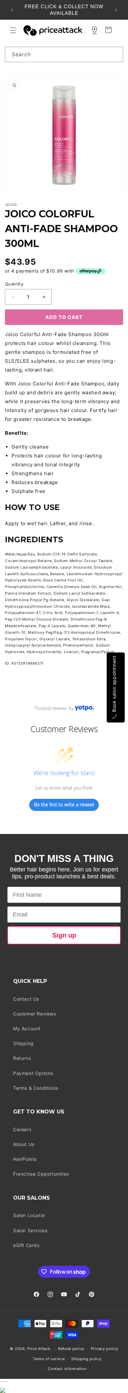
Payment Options (33, 1073)
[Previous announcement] (12, 10)
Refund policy (71, 1348)
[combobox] (64, 54)
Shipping (23, 1043)
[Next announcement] (116, 10)
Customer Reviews (34, 1013)
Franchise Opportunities (41, 1174)
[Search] (115, 54)
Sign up (64, 935)
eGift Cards (26, 1245)
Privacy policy (104, 1348)
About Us (23, 1144)
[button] (13, 30)
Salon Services (30, 1230)
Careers (22, 1129)
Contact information (67, 1368)
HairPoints (25, 1159)
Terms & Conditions (35, 1088)
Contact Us (26, 999)
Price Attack (38, 1348)
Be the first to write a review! (64, 804)
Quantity (14, 283)
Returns (22, 1058)
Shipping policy (86, 1358)
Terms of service (49, 1358)
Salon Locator (29, 1215)
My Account (27, 1028)
